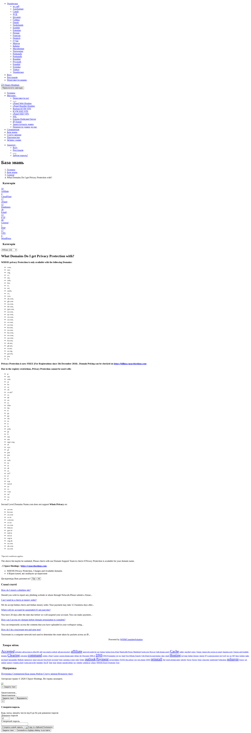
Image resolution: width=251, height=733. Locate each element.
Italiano (16, 46)
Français (16, 35)
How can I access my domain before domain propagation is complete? (33, 619)
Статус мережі (14, 135)
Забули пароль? (20, 155)
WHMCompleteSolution (131, 639)
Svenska (16, 67)
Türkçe (16, 69)
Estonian (17, 30)
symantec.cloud (17, 663)
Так (33, 579)
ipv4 (221, 656)
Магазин (12, 95)
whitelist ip (86, 663)
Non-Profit (47, 660)
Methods (21, 660)
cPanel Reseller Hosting (24, 106)
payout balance (114, 660)
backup (102, 652)
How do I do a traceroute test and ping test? (21, 629)
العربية (16, 6)
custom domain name (66, 656)
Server (189, 660)
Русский (17, 61)
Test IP (45, 663)
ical (182, 656)
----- (14, 101)
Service (194, 660)
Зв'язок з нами (14, 140)
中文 (15, 14)
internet (202, 656)
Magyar (16, 43)
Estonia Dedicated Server (24, 119)
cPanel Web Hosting (22, 103)
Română (16, 59)
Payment (102, 659)
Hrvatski (17, 17)
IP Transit (17, 121)
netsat (35, 660)
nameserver (28, 660)
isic (228, 656)
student (3, 663)
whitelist (79, 663)
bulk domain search (163, 652)
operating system (69, 660)
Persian (16, 33)
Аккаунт (12, 145)
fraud (123, 656)
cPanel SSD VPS (21, 114)
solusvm (233, 659)
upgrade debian (67, 663)
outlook (90, 659)
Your (117, 663)
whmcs (93, 663)
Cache (174, 651)
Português (17, 54)
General (10, 175)
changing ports (228, 652)
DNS (99, 655)
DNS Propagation (109, 656)
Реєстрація (12, 77)
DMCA (92, 656)
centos (193, 652)
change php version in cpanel (212, 652)
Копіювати (47, 727)
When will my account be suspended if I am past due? (26, 610)
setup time (205, 660)
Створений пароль (10, 721)
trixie (54, 663)
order (77, 660)
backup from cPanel (112, 652)
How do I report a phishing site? (16, 590)
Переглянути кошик (17, 80)
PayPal (122, 660)
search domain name (173, 660)
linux (237, 656)
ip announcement (213, 656)
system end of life (30, 663)
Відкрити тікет (65, 674)
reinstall (156, 659)
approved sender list (90, 652)
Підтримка (6, 674)
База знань (12, 132)
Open (61, 660)
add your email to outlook (48, 652)
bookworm (145, 652)
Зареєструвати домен (23, 124)
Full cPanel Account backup (151, 656)
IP (206, 656)
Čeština (16, 20)
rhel (164, 660)
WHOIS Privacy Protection (105, 663)
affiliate (76, 651)
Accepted (8, 651)
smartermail (214, 660)
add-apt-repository (64, 652)
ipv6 (224, 656)
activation (18, 652)
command (35, 655)
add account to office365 (30, 652)
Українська (12, 3)
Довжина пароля (9, 715)
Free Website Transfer (133, 656)
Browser (153, 652)
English (16, 27)
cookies (45, 656)
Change (198, 652)
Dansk (16, 22)
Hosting (175, 655)
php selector (129, 660)
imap (186, 656)
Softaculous (222, 660)
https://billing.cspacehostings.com (130, 363)
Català (16, 11)
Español (16, 64)
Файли (39, 674)
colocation (23, 656)
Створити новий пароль (12, 727)
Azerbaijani (18, 9)
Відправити (22, 698)
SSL (15, 116)
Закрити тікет (8, 698)
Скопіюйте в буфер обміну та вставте (33, 730)
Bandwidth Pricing (126, 652)
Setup (200, 660)
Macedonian (18, 48)
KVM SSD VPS (20, 111)
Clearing (14, 655)
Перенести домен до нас (25, 127)
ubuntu (59, 663)
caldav (182, 652)
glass (163, 656)
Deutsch (16, 38)
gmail (167, 656)
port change (141, 660)
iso (231, 656)
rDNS (148, 660)
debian (76, 656)
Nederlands (18, 25)
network (40, 660)
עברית (15, 41)
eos (120, 656)
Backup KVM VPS (22, 108)
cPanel (50, 656)
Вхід (9, 75)
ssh (246, 660)
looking (242, 656)
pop (135, 660)
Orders (82, 660)
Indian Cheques (193, 656)
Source (241, 660)
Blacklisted (137, 652)
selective (183, 660)
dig (80, 656)
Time (50, 663)
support (9, 663)
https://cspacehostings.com (34, 566)
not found (55, 660)
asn (98, 652)
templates (39, 663)
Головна (11, 93)
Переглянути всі (21, 98)
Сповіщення (13, 129)
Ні (39, 579)
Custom (56, 656)
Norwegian (18, 51)
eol (117, 656)
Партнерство (13, 137)
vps (74, 663)
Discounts (85, 656)
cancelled (187, 652)
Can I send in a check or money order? (19, 600)
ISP (233, 656)
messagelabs (12, 660)
